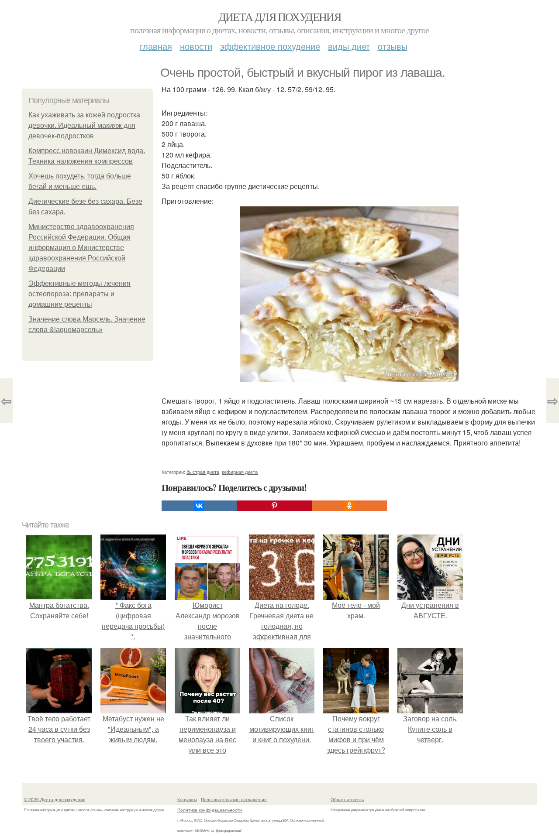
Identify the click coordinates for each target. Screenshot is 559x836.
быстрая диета (202, 471)
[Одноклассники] (349, 505)
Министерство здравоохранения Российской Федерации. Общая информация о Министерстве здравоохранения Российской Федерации (81, 247)
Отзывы (392, 46)
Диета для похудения (279, 16)
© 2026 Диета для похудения (54, 799)
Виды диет (349, 46)
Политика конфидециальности (209, 810)
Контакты (187, 799)
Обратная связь (347, 799)
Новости (196, 46)
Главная (156, 46)
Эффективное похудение (270, 46)
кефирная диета (240, 471)
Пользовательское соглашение (234, 799)
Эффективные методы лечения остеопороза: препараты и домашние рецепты (79, 294)
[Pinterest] (274, 505)
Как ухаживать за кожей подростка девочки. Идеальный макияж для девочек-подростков (84, 125)
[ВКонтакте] (199, 505)
